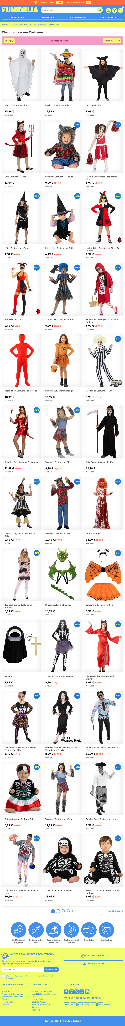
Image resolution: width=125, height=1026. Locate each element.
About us (35, 1010)
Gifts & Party (107, 17)
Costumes (46, 17)
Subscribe (51, 969)
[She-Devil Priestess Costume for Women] (103, 646)
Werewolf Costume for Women (59, 819)
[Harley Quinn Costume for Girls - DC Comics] (103, 217)
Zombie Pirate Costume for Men (101, 819)
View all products (115, 911)
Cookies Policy (38, 1002)
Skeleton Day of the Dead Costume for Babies (102, 891)
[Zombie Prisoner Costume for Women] (22, 574)
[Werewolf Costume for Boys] (62, 503)
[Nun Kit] (22, 646)
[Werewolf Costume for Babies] (62, 146)
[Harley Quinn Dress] (22, 289)
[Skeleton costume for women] (62, 646)
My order (6, 991)
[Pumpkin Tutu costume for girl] (62, 360)
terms (48, 976)
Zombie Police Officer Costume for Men (102, 748)
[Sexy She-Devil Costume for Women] (22, 431)
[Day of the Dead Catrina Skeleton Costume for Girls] (22, 717)
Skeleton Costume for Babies (58, 890)
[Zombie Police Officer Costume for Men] (103, 717)
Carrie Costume (93, 533)
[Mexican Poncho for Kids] (62, 75)
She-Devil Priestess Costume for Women (101, 677)
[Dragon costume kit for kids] (62, 574)
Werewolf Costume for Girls (58, 462)
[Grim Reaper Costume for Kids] (103, 431)
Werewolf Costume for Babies (59, 176)
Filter (11, 41)
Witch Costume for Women (17, 248)
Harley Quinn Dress (14, 319)
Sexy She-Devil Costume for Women (21, 462)
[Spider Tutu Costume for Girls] (103, 574)
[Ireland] (66, 992)
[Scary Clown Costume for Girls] (62, 289)
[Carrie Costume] (103, 503)
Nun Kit (8, 676)
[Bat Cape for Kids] (103, 75)
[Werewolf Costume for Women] (62, 788)
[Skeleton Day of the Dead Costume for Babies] (103, 860)
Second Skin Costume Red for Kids (21, 391)
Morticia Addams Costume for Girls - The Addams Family (62, 748)
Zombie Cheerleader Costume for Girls (101, 177)
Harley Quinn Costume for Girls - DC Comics (103, 249)
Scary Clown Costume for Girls (59, 319)
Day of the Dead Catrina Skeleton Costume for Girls (20, 748)
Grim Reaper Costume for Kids (100, 462)
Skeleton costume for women (59, 676)
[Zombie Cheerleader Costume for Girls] (103, 146)
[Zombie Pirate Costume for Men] (103, 788)
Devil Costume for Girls (15, 176)
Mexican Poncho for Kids (57, 105)
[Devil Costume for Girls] (22, 146)
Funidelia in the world (41, 991)
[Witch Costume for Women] (22, 217)
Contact (5, 1004)
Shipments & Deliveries (12, 996)
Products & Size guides (12, 994)
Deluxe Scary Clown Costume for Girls (20, 534)
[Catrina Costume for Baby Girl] (22, 788)
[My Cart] (120, 10)
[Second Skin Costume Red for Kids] (22, 360)
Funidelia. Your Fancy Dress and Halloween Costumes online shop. (20, 9)
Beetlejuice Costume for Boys (99, 391)
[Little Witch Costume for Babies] (62, 217)
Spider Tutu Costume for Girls (99, 605)
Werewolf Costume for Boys (58, 533)
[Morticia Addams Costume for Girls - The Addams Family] (62, 717)
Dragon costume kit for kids (58, 605)
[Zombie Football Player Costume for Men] (22, 860)
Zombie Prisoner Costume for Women (18, 606)
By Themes (16, 17)
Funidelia (5, 24)
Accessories (76, 17)
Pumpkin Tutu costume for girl (59, 391)
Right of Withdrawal (40, 1004)
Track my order (95, 963)
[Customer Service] (114, 10)
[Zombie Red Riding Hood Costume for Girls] (103, 289)
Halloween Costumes (28, 24)
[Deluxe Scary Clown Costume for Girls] (22, 503)
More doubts (8, 1002)
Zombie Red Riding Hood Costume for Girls (102, 320)
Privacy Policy (38, 999)
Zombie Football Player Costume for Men (22, 891)
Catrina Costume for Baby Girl (19, 819)
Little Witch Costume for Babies (60, 248)
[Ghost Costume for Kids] (22, 75)
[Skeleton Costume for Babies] (62, 860)
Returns (5, 999)
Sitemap (35, 1007)
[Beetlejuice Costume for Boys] (103, 360)
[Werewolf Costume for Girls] (62, 431)
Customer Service (95, 955)
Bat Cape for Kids (94, 105)
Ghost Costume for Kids (16, 105)
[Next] (72, 911)
